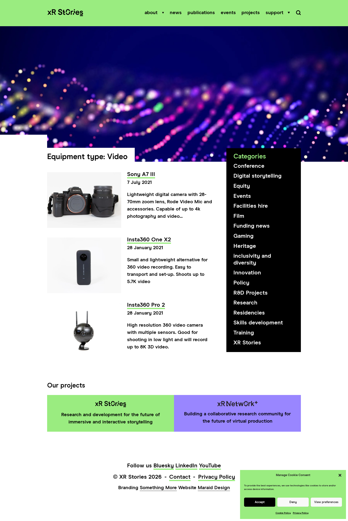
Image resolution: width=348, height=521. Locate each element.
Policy (241, 283)
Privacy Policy (301, 513)
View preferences (326, 502)
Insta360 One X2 (149, 240)
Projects (250, 12)
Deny (293, 502)
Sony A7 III (141, 174)
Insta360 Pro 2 (146, 305)
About (151, 12)
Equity (241, 186)
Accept (260, 502)
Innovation (247, 273)
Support (274, 12)
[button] (340, 475)
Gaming (243, 236)
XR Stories (247, 343)
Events (228, 12)
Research (245, 303)
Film (238, 216)
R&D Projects (250, 293)
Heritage (244, 246)
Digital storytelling (257, 176)
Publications (201, 12)
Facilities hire (250, 206)
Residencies (249, 313)
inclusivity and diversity (252, 259)
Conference (248, 166)
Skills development (258, 323)
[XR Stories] (65, 13)
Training (243, 333)
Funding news (251, 226)
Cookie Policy (283, 513)
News (176, 12)
